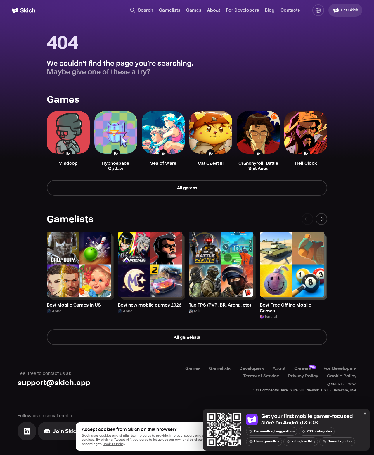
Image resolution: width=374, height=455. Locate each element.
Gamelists (169, 10)
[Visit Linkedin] (27, 431)
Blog (270, 10)
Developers (251, 368)
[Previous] (307, 219)
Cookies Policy (114, 444)
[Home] (23, 10)
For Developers (242, 10)
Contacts (290, 10)
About (213, 10)
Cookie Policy (341, 376)
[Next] (321, 219)
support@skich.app (54, 382)
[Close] (365, 414)
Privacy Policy (303, 376)
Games (193, 10)
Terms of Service (261, 376)
